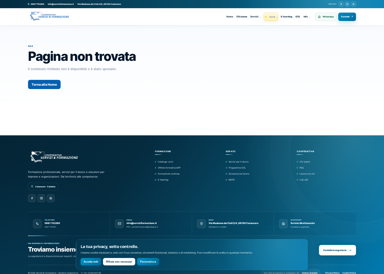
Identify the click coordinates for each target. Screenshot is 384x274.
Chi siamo (241, 16)
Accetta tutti (91, 261)
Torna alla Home (44, 84)
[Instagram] (347, 4)
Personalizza (148, 261)
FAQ (302, 167)
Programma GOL (237, 167)
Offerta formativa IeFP (169, 167)
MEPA (232, 179)
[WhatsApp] (353, 4)
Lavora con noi (307, 173)
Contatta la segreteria (334, 250)
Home (229, 16)
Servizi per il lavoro (239, 161)
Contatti (347, 16)
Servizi (255, 16)
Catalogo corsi (165, 161)
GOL (297, 16)
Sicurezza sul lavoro (239, 173)
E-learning (286, 16)
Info (307, 16)
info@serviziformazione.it (61, 4)
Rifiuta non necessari (119, 261)
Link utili (304, 179)
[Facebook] (341, 4)
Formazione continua (168, 173)
